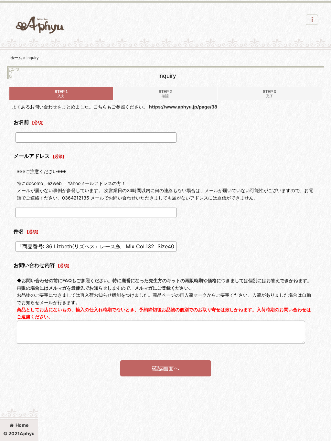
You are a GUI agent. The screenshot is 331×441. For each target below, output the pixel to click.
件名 (19, 231)
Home (22, 425)
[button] (312, 20)
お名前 (21, 122)
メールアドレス (32, 156)
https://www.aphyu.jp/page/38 (183, 106)
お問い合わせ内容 (34, 265)
